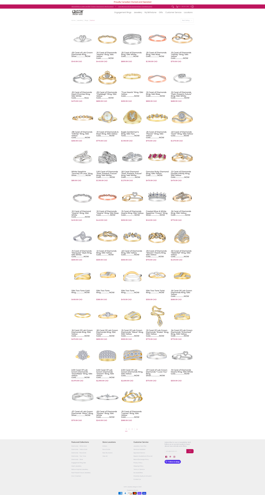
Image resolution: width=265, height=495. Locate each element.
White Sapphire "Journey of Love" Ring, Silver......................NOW (82, 173)
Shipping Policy (138, 466)
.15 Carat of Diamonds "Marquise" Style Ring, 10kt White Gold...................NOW (81, 254)
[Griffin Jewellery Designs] (77, 12)
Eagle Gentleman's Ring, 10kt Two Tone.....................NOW (130, 134)
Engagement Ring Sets (78, 463)
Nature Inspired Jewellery (79, 469)
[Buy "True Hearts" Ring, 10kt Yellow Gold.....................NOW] (132, 77)
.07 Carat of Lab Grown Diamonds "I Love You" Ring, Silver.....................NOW (156, 373)
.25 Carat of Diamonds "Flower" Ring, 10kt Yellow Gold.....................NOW (156, 135)
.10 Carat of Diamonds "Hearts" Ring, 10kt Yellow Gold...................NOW (106, 55)
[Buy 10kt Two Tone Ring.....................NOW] (107, 276)
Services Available (139, 449)
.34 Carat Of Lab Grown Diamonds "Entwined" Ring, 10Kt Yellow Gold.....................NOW (181, 333)
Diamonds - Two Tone (78, 456)
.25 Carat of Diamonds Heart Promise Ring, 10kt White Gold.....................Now (81, 95)
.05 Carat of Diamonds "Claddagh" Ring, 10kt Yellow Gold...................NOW (106, 95)
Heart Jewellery (76, 466)
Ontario (104, 446)
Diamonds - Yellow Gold (79, 449)
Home (73, 20)
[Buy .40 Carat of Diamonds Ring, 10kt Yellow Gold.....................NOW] (132, 236)
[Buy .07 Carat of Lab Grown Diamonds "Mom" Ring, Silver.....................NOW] (82, 397)
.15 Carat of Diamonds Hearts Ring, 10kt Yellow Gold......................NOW (132, 213)
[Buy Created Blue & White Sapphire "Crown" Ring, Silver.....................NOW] (157, 197)
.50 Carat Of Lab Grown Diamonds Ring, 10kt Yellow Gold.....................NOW (107, 333)
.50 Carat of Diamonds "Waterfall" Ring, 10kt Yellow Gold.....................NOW (181, 254)
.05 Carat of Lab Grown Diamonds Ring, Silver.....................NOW (82, 54)
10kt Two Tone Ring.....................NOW (105, 292)
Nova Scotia (106, 449)
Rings (86, 20)
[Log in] (192, 6)
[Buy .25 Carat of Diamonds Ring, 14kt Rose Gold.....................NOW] (157, 38)
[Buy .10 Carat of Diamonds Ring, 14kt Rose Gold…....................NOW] (157, 77)
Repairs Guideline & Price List (143, 456)
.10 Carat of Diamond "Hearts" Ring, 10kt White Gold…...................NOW (81, 214)
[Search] (173, 6)
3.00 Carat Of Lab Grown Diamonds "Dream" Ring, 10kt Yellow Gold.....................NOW (105, 374)
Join (190, 451)
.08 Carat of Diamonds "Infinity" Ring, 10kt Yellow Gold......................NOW (81, 135)
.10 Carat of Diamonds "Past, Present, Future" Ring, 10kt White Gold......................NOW (181, 95)
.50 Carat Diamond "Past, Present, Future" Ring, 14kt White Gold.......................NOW (131, 174)
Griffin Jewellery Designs (130, 487)
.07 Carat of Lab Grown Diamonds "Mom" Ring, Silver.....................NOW (82, 413)
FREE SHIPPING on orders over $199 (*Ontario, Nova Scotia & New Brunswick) (92, 6)
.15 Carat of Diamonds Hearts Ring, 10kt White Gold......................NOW (182, 372)
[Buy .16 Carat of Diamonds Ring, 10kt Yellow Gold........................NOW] (182, 197)
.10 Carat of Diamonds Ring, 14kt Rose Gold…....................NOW (156, 94)
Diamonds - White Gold (79, 446)
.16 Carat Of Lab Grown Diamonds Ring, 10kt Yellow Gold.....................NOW (181, 293)
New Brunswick (107, 453)
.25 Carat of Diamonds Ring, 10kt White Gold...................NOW (131, 54)
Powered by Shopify (132, 490)
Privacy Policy (138, 463)
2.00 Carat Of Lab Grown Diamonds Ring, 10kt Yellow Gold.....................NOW (132, 373)
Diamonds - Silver (77, 459)
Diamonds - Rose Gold (78, 453)
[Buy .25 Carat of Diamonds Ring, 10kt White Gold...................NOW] (132, 38)
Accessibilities (138, 473)
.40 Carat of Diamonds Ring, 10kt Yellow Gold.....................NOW (131, 253)
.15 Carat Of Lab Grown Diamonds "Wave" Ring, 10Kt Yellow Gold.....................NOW (132, 333)
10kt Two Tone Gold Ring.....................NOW (80, 292)
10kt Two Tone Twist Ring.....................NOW (155, 292)
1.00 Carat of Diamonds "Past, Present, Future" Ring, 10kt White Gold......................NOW (107, 174)
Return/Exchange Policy (141, 459)
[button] (166, 457)
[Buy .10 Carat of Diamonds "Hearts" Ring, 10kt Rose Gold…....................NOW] (107, 197)
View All (104, 456)
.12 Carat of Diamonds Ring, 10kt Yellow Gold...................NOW (106, 253)
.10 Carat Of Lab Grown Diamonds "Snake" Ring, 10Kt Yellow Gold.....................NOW (157, 333)
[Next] (137, 429)
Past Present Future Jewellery (81, 473)
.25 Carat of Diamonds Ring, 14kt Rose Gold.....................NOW (156, 54)
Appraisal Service (139, 453)
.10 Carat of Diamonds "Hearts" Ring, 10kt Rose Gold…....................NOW (107, 213)
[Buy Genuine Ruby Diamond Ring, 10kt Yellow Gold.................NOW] (157, 157)
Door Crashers (76, 476)
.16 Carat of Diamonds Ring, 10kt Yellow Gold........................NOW (181, 213)
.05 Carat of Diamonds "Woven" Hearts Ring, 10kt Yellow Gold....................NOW (156, 254)
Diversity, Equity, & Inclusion (143, 476)
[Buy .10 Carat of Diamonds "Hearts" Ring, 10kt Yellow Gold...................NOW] (107, 38)
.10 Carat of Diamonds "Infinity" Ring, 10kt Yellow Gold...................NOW (181, 55)
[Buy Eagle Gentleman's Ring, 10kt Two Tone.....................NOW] (132, 117)
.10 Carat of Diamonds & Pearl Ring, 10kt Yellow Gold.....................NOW (107, 134)
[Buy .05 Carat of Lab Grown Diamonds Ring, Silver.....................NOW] (82, 38)
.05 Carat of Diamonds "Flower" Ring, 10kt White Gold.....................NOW (106, 414)
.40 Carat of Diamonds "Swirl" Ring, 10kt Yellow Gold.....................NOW (182, 134)
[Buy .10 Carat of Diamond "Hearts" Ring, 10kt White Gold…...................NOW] (82, 197)
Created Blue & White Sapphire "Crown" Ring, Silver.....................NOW (157, 213)
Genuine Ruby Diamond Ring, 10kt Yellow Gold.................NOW (157, 173)
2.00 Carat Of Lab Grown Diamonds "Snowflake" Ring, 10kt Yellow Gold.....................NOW (81, 374)
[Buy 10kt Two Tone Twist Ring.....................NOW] (157, 276)
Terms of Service (139, 469)
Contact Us (137, 479)
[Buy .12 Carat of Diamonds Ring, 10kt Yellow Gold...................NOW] (107, 236)
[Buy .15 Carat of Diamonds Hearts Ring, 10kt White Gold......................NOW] (182, 355)
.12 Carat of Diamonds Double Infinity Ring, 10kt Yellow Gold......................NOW (181, 174)
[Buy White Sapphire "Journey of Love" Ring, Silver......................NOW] (82, 157)
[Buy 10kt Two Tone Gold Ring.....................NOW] (82, 276)
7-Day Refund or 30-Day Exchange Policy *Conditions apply (135, 6)
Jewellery (80, 20)
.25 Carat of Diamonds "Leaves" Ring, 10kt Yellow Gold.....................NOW (131, 414)
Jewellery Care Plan (140, 446)
